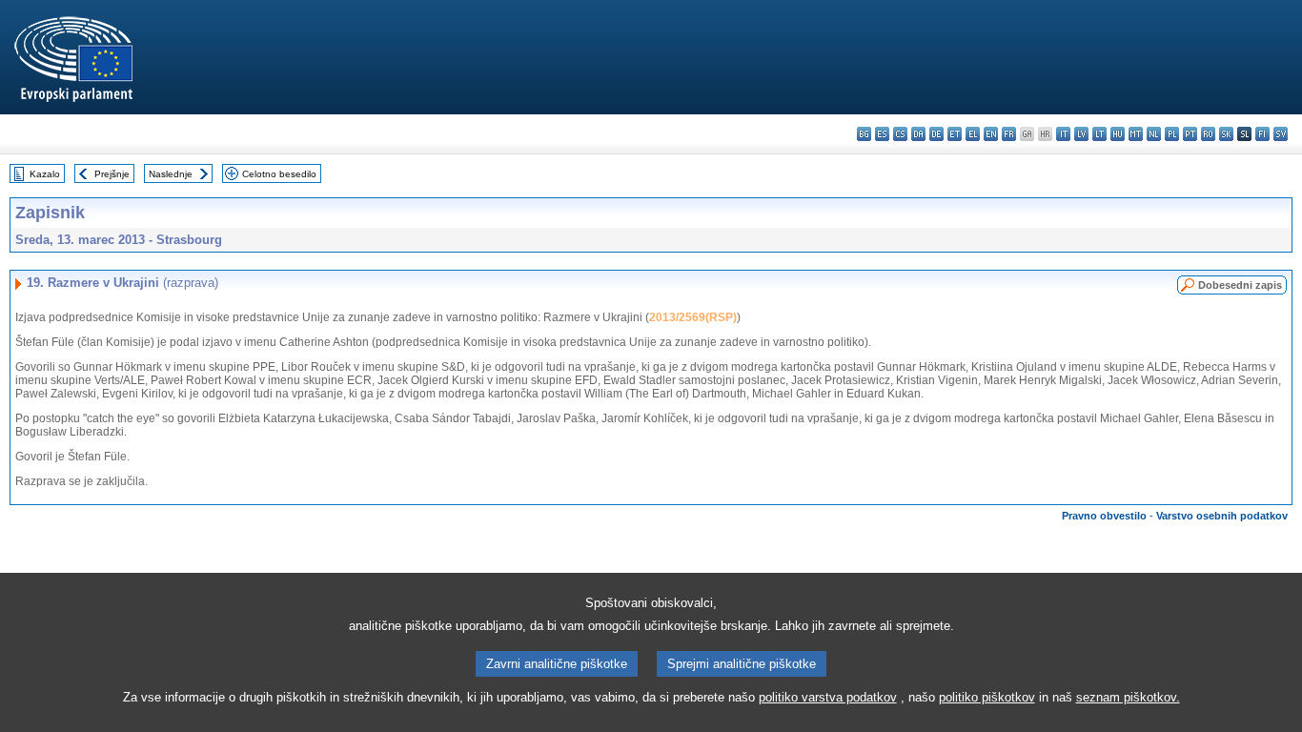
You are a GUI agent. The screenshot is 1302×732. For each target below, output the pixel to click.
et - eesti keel (954, 134)
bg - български (864, 134)
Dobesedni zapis (1240, 285)
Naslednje (171, 174)
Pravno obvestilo (1104, 515)
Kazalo (45, 174)
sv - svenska (1280, 134)
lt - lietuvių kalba (1099, 134)
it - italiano (1063, 134)
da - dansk (918, 134)
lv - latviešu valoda (1081, 134)
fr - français (1009, 134)
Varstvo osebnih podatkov (1222, 515)
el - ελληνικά (973, 134)
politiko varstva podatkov (828, 697)
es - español (882, 134)
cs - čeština (900, 134)
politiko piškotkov (987, 697)
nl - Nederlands (1154, 134)
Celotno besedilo (279, 174)
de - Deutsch (936, 134)
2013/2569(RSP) (693, 317)
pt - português (1190, 134)
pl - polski (1172, 134)
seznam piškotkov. (1128, 697)
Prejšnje (112, 174)
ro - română (1208, 134)
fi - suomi (1262, 134)
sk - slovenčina (1226, 134)
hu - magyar (1117, 134)
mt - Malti (1136, 134)
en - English (991, 134)
